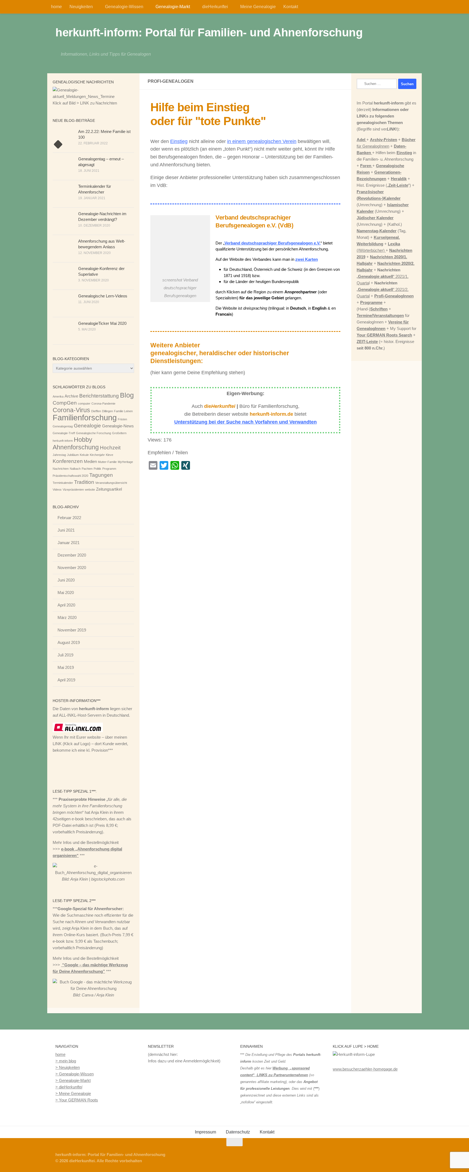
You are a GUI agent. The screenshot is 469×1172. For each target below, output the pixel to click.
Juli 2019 (65, 655)
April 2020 (66, 605)
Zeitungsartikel (109, 489)
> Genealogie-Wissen (74, 1074)
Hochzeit (110, 447)
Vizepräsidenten (73, 489)
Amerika (58, 396)
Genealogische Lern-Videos (102, 296)
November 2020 (72, 567)
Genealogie (87, 425)
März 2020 (67, 617)
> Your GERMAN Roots (76, 1100)
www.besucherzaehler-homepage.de (365, 1069)
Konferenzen (68, 461)
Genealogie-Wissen (124, 6)
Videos (57, 489)
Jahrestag (59, 454)
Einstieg (179, 141)
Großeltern (119, 433)
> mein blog (65, 1061)
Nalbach (75, 468)
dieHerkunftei (215, 6)
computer (84, 403)
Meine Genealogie (258, 6)
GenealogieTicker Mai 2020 (102, 323)
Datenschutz (238, 1132)
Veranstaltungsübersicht (111, 482)
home (56, 6)
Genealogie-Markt (173, 6)
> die (68, 1087)
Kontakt (290, 6)
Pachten (87, 468)
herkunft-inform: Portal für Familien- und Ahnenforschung (209, 32)
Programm (109, 468)
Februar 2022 (69, 517)
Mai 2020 (66, 592)
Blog (127, 395)
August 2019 (69, 642)
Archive (71, 396)
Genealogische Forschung (93, 433)
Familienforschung (85, 417)
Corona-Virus (71, 410)
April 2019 (66, 680)
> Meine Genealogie (73, 1093)
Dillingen (107, 411)
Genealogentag (63, 426)
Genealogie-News (118, 426)
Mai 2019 (66, 667)
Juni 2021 (66, 530)
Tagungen (101, 475)
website (90, 489)
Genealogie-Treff (64, 433)
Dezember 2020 (72, 555)
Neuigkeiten (81, 6)
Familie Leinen (123, 411)
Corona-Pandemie (103, 403)
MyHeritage (125, 461)
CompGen (65, 403)
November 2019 (72, 630)
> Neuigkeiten (67, 1067)
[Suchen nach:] (377, 84)
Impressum (205, 1132)
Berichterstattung (99, 396)
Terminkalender (63, 482)
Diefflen (96, 411)
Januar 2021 (69, 542)
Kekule (84, 454)
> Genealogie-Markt (73, 1080)
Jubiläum (73, 454)
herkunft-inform (63, 440)
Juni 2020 (66, 580)
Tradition (84, 482)
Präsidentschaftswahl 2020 (70, 475)
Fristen (122, 419)
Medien (90, 461)
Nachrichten (61, 468)
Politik (97, 468)
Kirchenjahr (97, 454)
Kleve (109, 454)
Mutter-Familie (107, 461)
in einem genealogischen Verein (261, 141)
